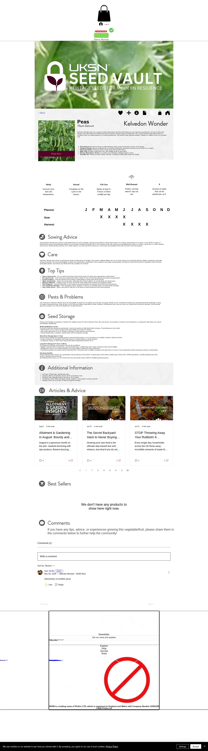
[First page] (80, 474)
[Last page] (127, 474)
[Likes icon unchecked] (46, 588)
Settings (182, 746)
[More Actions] (169, 576)
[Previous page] (86, 474)
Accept (196, 746)
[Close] (204, 746)
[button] (120, 117)
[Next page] (121, 474)
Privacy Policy (112, 746)
